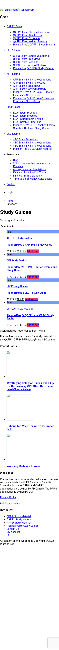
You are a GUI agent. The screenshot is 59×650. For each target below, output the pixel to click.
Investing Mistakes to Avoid (24, 466)
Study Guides (24, 238)
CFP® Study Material (19, 516)
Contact (11, 184)
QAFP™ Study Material (19, 519)
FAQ (9, 535)
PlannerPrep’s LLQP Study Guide (27, 292)
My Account (13, 532)
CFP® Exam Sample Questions (31, 55)
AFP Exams (13, 73)
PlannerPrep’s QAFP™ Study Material (34, 44)
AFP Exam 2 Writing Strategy (29, 88)
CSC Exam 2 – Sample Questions (32, 145)
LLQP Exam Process (25, 112)
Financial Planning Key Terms (30, 172)
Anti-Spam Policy (10, 503)
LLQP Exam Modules (25, 115)
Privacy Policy (8, 497)
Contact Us (13, 528)
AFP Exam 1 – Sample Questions (32, 79)
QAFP (14, 308)
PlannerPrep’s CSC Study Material (32, 148)
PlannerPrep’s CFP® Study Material (33, 68)
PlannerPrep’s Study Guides (23, 525)
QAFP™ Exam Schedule (26, 38)
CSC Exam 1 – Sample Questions (32, 142)
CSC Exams (13, 133)
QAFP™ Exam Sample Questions (31, 32)
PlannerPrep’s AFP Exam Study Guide (29, 244)
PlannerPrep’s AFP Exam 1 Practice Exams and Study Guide (33, 93)
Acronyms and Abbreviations (29, 169)
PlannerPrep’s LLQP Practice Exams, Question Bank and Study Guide (34, 127)
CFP (9, 260)
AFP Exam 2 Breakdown (26, 85)
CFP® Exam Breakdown (26, 59)
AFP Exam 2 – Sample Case (29, 82)
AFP (9, 238)
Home (10, 200)
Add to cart (33, 251)
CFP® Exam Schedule (25, 62)
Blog (15, 160)
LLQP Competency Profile (28, 118)
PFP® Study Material (19, 522)
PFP (14, 238)
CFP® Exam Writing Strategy (29, 65)
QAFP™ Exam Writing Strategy (30, 41)
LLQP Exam (13, 106)
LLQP (10, 286)
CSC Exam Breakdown (25, 139)
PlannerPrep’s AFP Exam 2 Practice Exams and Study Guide (33, 100)
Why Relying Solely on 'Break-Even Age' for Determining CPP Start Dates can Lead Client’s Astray (31, 386)
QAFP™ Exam (14, 26)
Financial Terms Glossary (27, 175)
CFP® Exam (13, 50)
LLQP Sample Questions (27, 122)
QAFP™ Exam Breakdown (27, 35)
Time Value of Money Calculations (32, 178)
